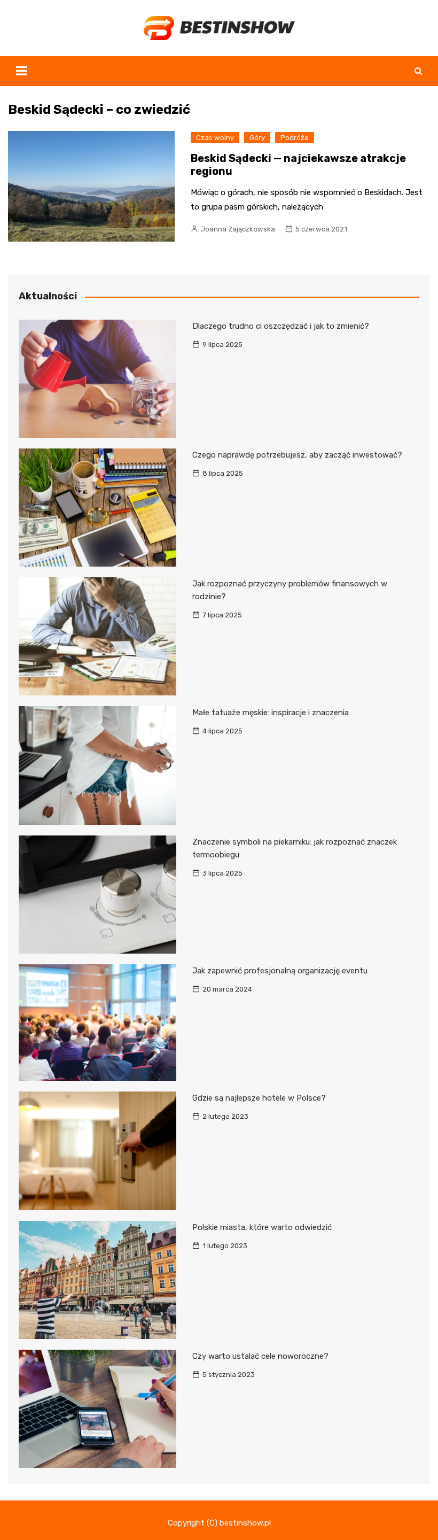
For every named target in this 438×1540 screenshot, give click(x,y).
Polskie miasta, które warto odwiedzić (262, 1227)
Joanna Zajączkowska (238, 229)
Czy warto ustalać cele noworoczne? (260, 1356)
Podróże (294, 138)
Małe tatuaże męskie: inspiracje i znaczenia (270, 712)
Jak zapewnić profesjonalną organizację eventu (279, 971)
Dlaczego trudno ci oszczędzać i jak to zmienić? (280, 326)
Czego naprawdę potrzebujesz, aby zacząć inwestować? (297, 455)
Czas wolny (215, 138)
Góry (257, 138)
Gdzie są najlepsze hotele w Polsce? (259, 1098)
